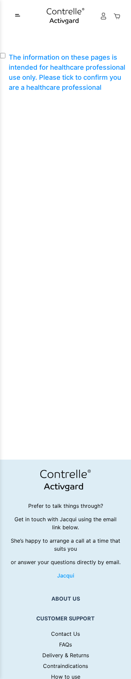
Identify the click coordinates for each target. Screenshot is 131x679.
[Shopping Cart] (117, 16)
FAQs (65, 644)
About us (65, 598)
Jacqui (65, 575)
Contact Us (65, 633)
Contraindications (65, 666)
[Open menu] (17, 16)
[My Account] (103, 16)
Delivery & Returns (65, 655)
